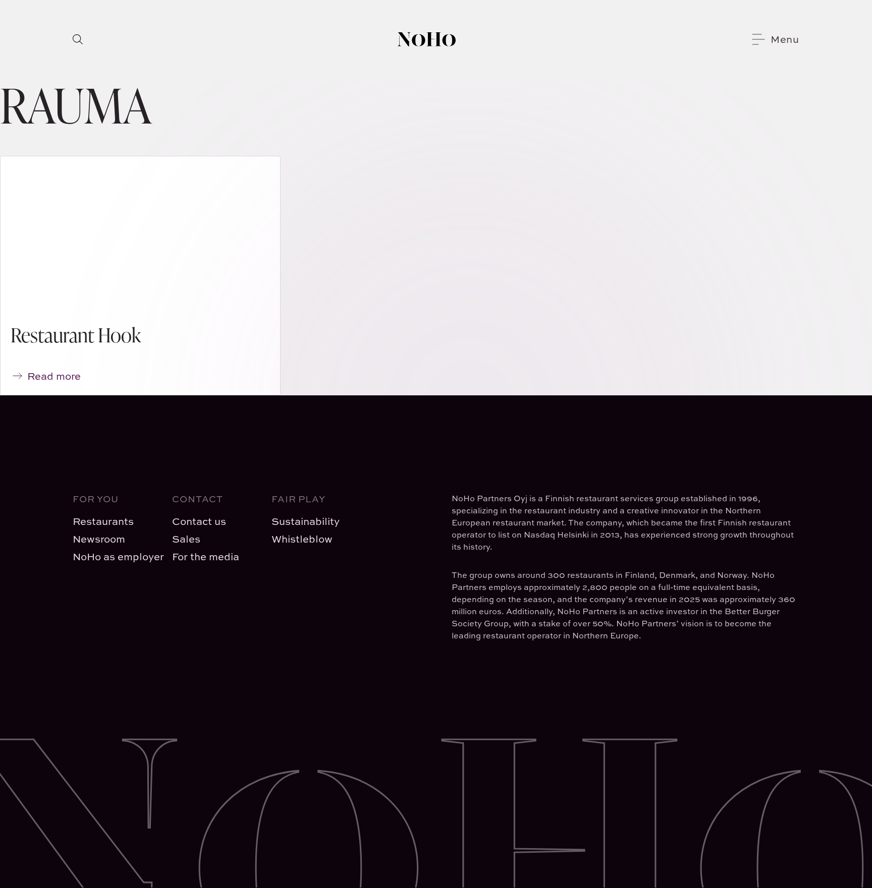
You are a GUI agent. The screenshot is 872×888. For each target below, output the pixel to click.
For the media (205, 556)
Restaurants (103, 521)
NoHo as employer (114, 556)
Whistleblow (302, 539)
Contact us (199, 521)
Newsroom (99, 539)
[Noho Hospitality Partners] (427, 39)
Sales (186, 539)
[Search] (78, 39)
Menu (785, 39)
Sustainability (305, 521)
